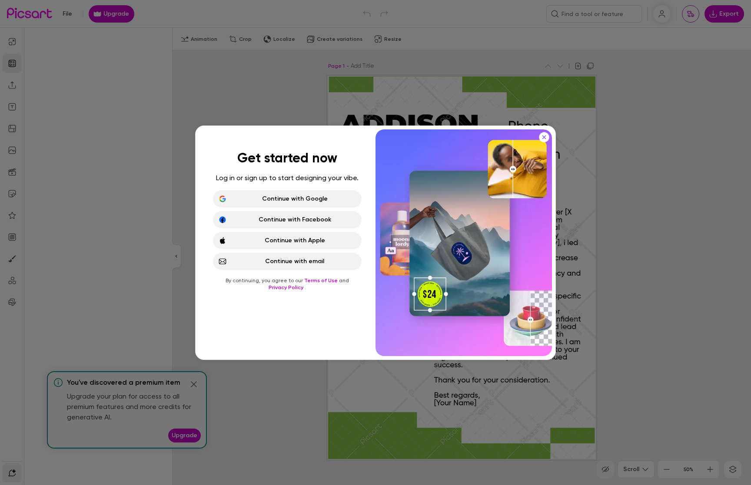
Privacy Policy (287, 287)
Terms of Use (321, 280)
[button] (375, 242)
